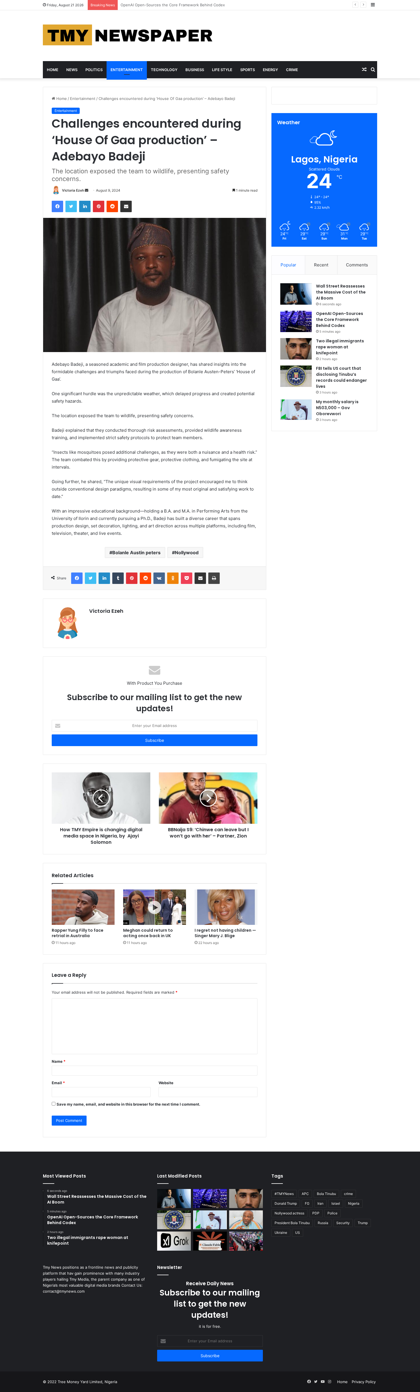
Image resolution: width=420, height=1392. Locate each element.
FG (307, 1203)
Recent (321, 265)
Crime (292, 69)
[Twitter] (71, 206)
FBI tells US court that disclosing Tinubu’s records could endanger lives (341, 377)
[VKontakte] (159, 578)
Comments (357, 265)
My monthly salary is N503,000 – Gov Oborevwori (337, 408)
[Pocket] (186, 578)
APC (305, 1194)
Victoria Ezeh (73, 190)
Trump (363, 1223)
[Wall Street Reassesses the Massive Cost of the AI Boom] (296, 294)
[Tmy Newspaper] (128, 36)
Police (332, 1213)
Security (343, 1223)
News (71, 69)
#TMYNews (284, 1194)
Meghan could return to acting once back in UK (148, 933)
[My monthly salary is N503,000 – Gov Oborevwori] (296, 409)
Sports (247, 69)
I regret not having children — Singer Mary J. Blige (225, 933)
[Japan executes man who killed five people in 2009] (246, 1241)
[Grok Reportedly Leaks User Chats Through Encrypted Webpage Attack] (174, 1241)
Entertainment (127, 69)
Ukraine (281, 1232)
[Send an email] (86, 190)
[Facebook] (57, 206)
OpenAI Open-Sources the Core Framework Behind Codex (339, 319)
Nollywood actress (289, 1213)
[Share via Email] (126, 206)
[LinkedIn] (85, 206)
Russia (323, 1223)
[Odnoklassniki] (173, 578)
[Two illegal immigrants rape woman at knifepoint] (296, 348)
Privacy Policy (364, 1381)
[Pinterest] (98, 206)
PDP (315, 1213)
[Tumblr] (118, 578)
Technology (164, 69)
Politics (94, 69)
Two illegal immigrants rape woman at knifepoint (164, 5)
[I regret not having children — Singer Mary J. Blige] (226, 907)
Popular (288, 265)
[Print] (214, 578)
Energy (270, 69)
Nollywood (187, 552)
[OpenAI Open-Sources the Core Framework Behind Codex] (296, 321)
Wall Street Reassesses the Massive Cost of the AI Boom (341, 292)
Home (52, 69)
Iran (320, 1203)
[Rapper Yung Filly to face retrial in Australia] (83, 907)
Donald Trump (286, 1203)
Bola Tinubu (326, 1194)
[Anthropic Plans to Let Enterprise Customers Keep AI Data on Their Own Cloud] (210, 1241)
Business (194, 69)
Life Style (222, 69)
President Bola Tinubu (292, 1223)
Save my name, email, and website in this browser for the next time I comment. (128, 1104)
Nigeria (353, 1203)
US (297, 1232)
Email (58, 1082)
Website (166, 1082)
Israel (335, 1203)
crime (348, 1194)
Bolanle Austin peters (136, 552)
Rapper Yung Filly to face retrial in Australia (77, 933)
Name (58, 1061)
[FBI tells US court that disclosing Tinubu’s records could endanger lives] (296, 376)
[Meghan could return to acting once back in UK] (154, 907)
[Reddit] (112, 206)
